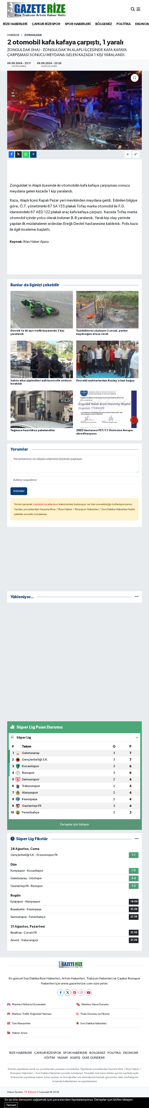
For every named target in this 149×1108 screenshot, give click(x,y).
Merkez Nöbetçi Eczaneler (29, 1004)
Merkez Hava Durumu (95, 1004)
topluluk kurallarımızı (46, 504)
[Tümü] (137, 597)
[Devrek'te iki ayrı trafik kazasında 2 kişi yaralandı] (41, 309)
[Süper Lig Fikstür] (137, 839)
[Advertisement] (74, 561)
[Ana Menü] (138, 9)
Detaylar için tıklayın (74, 824)
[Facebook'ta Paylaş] (11, 154)
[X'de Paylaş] (18, 154)
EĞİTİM (49, 1057)
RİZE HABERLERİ (15, 24)
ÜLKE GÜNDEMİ (93, 1057)
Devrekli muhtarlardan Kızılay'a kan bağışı (105, 380)
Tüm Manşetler (21, 1023)
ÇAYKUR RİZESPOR (46, 24)
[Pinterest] (74, 992)
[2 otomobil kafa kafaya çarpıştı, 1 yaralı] (74, 110)
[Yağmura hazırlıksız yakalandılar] (41, 409)
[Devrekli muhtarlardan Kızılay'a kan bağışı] (107, 359)
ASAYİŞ (75, 1057)
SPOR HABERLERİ (78, 24)
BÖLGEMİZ (103, 24)
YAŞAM (62, 1057)
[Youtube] (88, 992)
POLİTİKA (123, 24)
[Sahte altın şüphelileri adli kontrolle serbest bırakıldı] (41, 359)
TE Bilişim (30, 1092)
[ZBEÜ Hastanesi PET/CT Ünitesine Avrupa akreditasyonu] (107, 409)
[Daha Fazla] (33, 154)
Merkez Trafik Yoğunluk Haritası (31, 1013)
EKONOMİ (130, 1053)
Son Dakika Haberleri (93, 1023)
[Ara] (133, 9)
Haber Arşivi (19, 1032)
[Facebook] (60, 992)
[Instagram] (81, 992)
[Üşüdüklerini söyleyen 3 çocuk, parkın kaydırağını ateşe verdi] (107, 309)
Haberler (13, 35)
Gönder (19, 491)
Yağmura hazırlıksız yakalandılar (32, 430)
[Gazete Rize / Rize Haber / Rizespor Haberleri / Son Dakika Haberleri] (46, 9)
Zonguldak (33, 35)
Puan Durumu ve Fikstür (95, 1013)
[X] (67, 992)
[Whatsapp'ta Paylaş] (26, 154)
